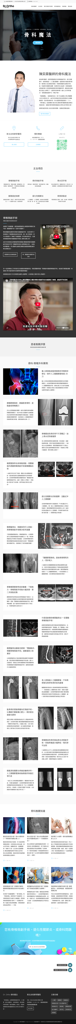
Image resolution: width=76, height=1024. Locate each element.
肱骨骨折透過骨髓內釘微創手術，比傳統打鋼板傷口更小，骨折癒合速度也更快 (20, 712)
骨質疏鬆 (54, 1012)
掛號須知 (52, 941)
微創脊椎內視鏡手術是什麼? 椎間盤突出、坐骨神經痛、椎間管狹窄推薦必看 (61, 888)
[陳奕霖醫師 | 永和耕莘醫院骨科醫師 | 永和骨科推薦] (8, 6)
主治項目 (40, 6)
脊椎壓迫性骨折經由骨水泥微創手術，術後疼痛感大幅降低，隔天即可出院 (55, 743)
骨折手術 (61, 1009)
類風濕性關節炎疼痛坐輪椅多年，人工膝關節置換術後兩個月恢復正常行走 (20, 773)
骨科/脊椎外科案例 (48, 6)
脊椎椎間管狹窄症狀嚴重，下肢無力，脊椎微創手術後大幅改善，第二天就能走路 (20, 589)
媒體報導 (60, 1000)
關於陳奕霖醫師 (44, 114)
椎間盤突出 (66, 1000)
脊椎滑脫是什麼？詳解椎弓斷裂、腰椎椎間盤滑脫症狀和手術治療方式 (13, 888)
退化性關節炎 (55, 1009)
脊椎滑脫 (61, 1006)
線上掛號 (14, 144)
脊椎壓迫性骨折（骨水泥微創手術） (59, 1003)
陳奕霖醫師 (34, 6)
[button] (70, 970)
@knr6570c (62, 137)
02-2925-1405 (36, 1002)
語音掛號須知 (41, 139)
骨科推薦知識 (57, 6)
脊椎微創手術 (55, 1006)
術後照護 (64, 6)
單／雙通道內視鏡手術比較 (28, 255)
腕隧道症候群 (68, 1006)
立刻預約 (38, 144)
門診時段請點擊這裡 (32, 1004)
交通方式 (18, 139)
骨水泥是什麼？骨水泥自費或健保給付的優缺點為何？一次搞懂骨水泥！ (37, 839)
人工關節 (54, 1000)
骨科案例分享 (68, 1009)
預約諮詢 (70, 6)
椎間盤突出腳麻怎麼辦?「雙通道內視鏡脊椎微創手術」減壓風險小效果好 (20, 651)
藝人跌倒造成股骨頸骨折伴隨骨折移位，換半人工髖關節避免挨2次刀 (55, 374)
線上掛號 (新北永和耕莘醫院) (38, 947)
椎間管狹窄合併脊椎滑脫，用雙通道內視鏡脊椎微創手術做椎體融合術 (20, 466)
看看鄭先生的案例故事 (10, 254)
